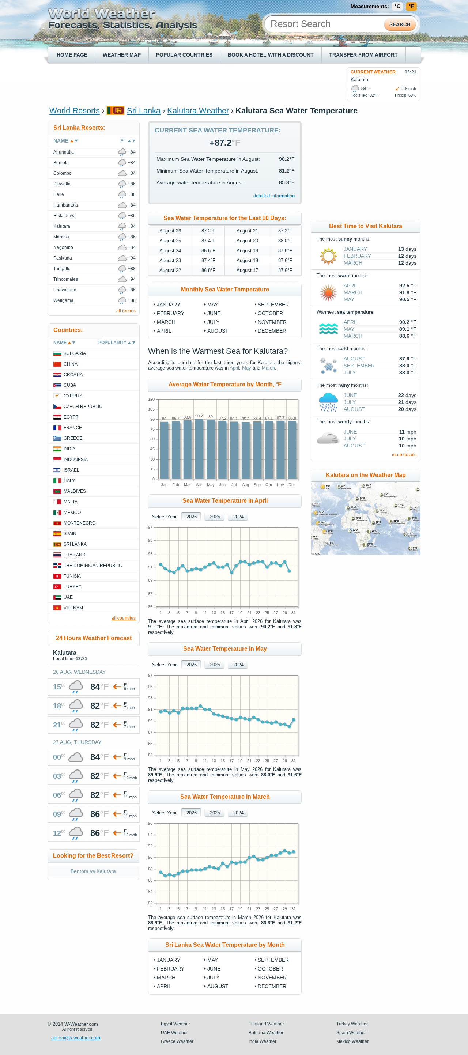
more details (404, 454)
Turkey (73, 586)
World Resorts (74, 110)
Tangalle (62, 268)
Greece (73, 438)
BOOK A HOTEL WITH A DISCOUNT (271, 55)
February (170, 313)
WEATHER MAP (122, 55)
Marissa (61, 236)
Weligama (63, 300)
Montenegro (79, 523)
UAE (68, 597)
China (71, 364)
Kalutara (61, 226)
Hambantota (65, 205)
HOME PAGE (72, 55)
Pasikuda (62, 258)
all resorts (126, 310)
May (212, 304)
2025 (215, 516)
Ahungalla (63, 152)
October (270, 313)
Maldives (75, 491)
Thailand (75, 554)
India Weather (262, 1041)
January (168, 304)
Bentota (61, 162)
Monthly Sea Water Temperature (225, 289)
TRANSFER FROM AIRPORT (363, 55)
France (73, 427)
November (272, 322)
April (164, 331)
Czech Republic (83, 406)
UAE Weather (174, 1032)
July (213, 322)
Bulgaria (75, 353)
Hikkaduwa (64, 215)
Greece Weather (177, 1041)
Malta (71, 501)
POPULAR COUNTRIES (184, 55)
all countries (124, 618)
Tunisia (72, 576)
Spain (70, 533)
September (273, 304)
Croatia (73, 374)
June (213, 313)
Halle (58, 194)
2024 (238, 516)
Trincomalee (65, 279)
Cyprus (73, 395)
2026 (191, 516)
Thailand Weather (266, 1023)
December (272, 331)
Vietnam (73, 607)
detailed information (274, 195)
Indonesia (76, 459)
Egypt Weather (175, 1023)
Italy (69, 480)
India (69, 448)
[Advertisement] (182, 83)
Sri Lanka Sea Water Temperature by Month (225, 945)
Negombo (63, 247)
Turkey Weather (352, 1023)
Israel (71, 470)
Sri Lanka (144, 110)
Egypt (71, 417)
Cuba (70, 385)
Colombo (62, 173)
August (218, 331)
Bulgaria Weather (266, 1032)
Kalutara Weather (198, 110)
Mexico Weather (352, 1041)
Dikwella (62, 183)
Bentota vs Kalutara (93, 871)
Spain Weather (351, 1032)
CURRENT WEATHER (373, 72)
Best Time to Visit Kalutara (365, 226)
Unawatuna (64, 289)
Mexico (72, 512)
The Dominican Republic (93, 565)
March (166, 322)
